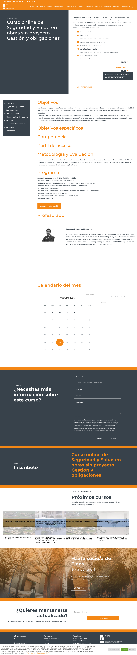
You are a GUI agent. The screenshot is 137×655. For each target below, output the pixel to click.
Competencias (12, 110)
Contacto (116, 6)
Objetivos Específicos (15, 107)
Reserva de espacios (85, 6)
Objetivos (10, 103)
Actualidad (107, 6)
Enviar (114, 438)
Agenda (49, 6)
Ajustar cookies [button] (114, 649)
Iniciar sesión (126, 6)
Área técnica (70, 6)
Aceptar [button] (124, 649)
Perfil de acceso (12, 114)
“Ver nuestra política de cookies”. (38, 653)
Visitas (46, 641)
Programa (10, 120)
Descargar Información (15, 124)
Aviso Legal (77, 636)
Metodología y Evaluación (17, 117)
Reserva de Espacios (52, 638)
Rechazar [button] (132, 649)
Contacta (79, 587)
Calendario (10, 131)
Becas (46, 643)
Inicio (32, 6)
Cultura (97, 6)
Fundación (39, 6)
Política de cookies (80, 638)
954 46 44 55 (20, 640)
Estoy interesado (84, 87)
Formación (58, 6)
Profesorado (11, 127)
